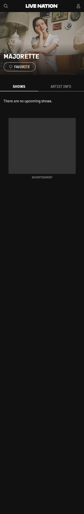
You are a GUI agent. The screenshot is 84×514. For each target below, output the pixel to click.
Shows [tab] (19, 86)
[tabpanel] (42, 101)
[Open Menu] (78, 6)
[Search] (6, 6)
